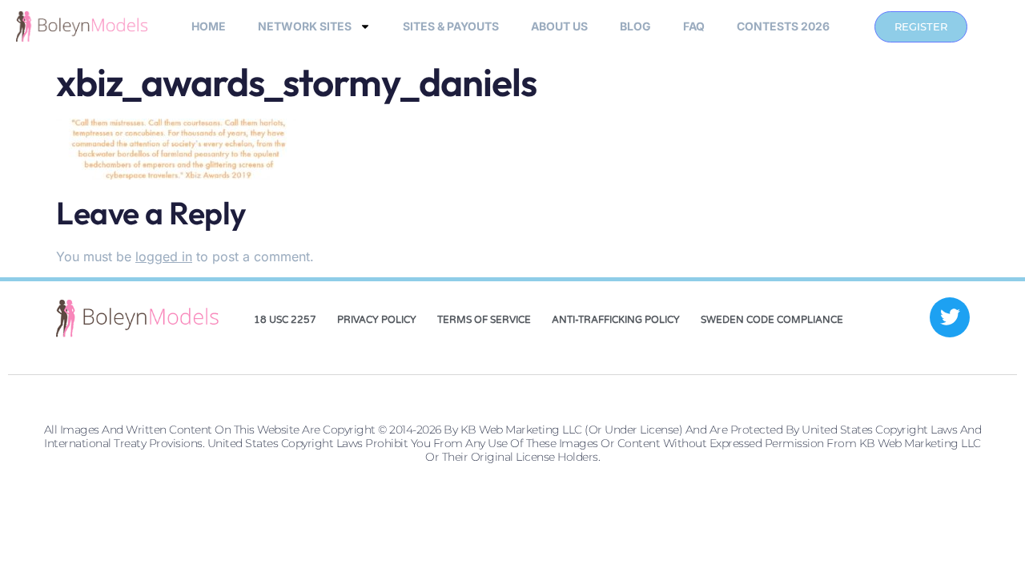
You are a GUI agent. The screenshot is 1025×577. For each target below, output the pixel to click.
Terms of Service (484, 319)
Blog (635, 26)
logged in (163, 256)
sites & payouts (451, 26)
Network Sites (305, 26)
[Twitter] (950, 317)
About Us (559, 26)
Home (208, 26)
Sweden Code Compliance (772, 319)
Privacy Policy (376, 319)
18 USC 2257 (285, 319)
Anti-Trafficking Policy (616, 319)
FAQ (694, 26)
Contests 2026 (783, 26)
